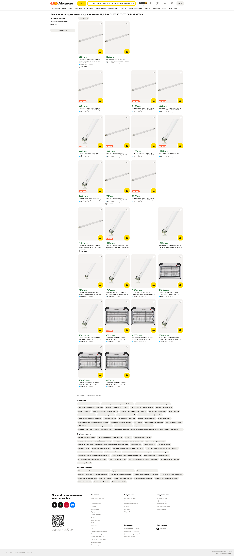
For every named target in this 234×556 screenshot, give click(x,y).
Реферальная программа (163, 501)
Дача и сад (94, 525)
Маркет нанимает (161, 509)
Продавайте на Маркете (131, 531)
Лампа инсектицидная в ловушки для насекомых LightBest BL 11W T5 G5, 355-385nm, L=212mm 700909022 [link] (90, 109)
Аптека (93, 517)
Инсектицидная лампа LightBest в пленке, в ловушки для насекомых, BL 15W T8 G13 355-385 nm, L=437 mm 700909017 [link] (170, 154)
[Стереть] (133, 3)
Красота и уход (95, 520)
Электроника (95, 509)
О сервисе (127, 506)
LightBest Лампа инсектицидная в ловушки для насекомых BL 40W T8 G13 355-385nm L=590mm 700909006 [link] (89, 154)
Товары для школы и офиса (99, 531)
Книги (92, 528)
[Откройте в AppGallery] (66, 507)
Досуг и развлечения (97, 498)
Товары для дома (96, 514)
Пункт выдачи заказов (163, 506)
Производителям (161, 503)
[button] (83, 18)
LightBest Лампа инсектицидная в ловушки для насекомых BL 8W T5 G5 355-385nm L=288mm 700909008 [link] (117, 60)
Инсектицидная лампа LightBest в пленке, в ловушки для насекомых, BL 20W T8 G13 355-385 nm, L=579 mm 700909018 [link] (117, 293)
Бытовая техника (96, 503)
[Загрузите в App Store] (54, 507)
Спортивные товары (97, 534)
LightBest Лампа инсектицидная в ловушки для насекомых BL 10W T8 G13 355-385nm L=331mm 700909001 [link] (90, 293)
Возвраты (127, 509)
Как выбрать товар (129, 498)
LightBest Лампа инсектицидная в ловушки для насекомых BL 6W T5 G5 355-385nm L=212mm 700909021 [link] (143, 154)
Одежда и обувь (96, 512)
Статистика (8, 552)
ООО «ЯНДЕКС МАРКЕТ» (224, 551)
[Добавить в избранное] (100, 23)
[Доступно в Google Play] (60, 507)
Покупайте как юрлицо (131, 503)
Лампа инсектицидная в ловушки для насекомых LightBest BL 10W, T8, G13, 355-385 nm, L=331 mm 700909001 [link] (117, 246)
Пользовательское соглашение (23, 552)
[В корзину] (100, 52)
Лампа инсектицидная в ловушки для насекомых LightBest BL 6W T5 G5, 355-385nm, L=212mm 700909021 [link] (170, 109)
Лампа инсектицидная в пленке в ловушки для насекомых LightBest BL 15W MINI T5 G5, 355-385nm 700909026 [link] (117, 154)
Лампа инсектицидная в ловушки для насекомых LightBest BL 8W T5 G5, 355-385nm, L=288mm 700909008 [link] (90, 60)
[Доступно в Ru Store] (72, 507)
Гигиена (93, 506)
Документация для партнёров (133, 534)
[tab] (55, 8)
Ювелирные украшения (98, 545)
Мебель (93, 501)
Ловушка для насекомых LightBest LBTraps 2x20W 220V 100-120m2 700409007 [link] (116, 338)
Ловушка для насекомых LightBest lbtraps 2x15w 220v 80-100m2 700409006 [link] (142, 338)
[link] (88, 403)
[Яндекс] (229, 553)
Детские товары (96, 542)
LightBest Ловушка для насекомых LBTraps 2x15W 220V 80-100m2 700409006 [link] (169, 293)
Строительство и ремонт (98, 539)
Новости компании (162, 498)
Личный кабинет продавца (132, 528)
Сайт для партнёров (130, 536)
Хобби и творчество (97, 523)
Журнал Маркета (129, 512)
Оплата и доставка (129, 501)
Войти (180, 3)
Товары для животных (97, 536)
